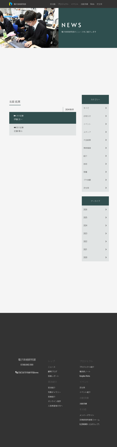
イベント (87, 124)
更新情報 (87, 148)
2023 (85, 233)
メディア (87, 132)
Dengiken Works (85, 376)
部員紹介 (51, 396)
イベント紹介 (85, 392)
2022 (85, 241)
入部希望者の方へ (55, 405)
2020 (85, 257)
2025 (85, 217)
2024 (85, 225)
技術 (85, 163)
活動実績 (83, 403)
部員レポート (53, 376)
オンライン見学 (54, 401)
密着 (85, 171)
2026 (85, 209)
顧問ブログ (52, 371)
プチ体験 (87, 179)
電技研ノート (85, 371)
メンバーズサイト (87, 415)
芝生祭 (86, 187)
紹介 (85, 156)
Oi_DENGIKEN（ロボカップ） (90, 424)
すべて (86, 108)
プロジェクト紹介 (87, 366)
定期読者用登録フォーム (90, 419)
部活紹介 (51, 387)
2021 (85, 249)
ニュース (51, 366)
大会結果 (87, 140)
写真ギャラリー (54, 392)
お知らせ (87, 116)
